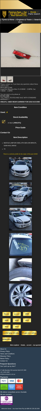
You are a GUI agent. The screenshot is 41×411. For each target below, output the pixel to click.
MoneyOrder (11, 387)
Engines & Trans (24, 19)
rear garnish (37, 345)
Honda (23, 345)
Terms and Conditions (7, 354)
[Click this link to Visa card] (12, 382)
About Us (3, 349)
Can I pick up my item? (8, 366)
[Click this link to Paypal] (4, 382)
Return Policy (4, 358)
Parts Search (34, 14)
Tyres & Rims (8, 19)
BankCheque (19, 387)
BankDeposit (4, 387)
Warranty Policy (5, 356)
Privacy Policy (5, 351)
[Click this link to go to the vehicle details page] (20, 180)
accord (29, 345)
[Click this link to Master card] (19, 382)
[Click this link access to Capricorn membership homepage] (6, 404)
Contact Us (4, 361)
